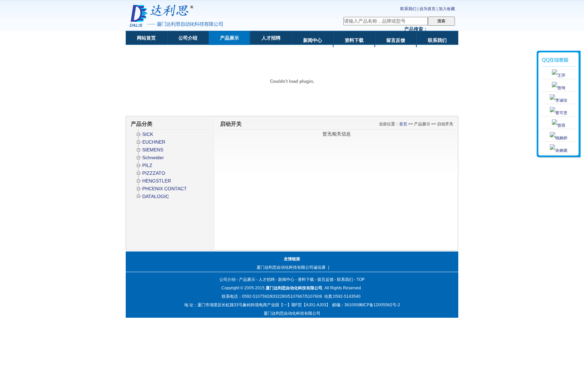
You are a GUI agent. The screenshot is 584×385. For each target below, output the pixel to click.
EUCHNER (153, 142)
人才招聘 (271, 38)
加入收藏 (447, 8)
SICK (147, 134)
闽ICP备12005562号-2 (379, 305)
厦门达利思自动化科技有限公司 (294, 288)
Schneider (153, 157)
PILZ (147, 165)
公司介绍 (187, 38)
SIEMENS (152, 149)
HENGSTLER (156, 181)
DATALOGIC (155, 196)
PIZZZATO (153, 173)
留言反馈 (395, 40)
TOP (361, 279)
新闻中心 (312, 40)
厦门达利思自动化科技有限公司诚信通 (291, 267)
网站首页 (146, 38)
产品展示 (229, 38)
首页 (403, 124)
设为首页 (427, 8)
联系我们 (408, 8)
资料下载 (354, 40)
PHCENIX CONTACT (164, 188)
